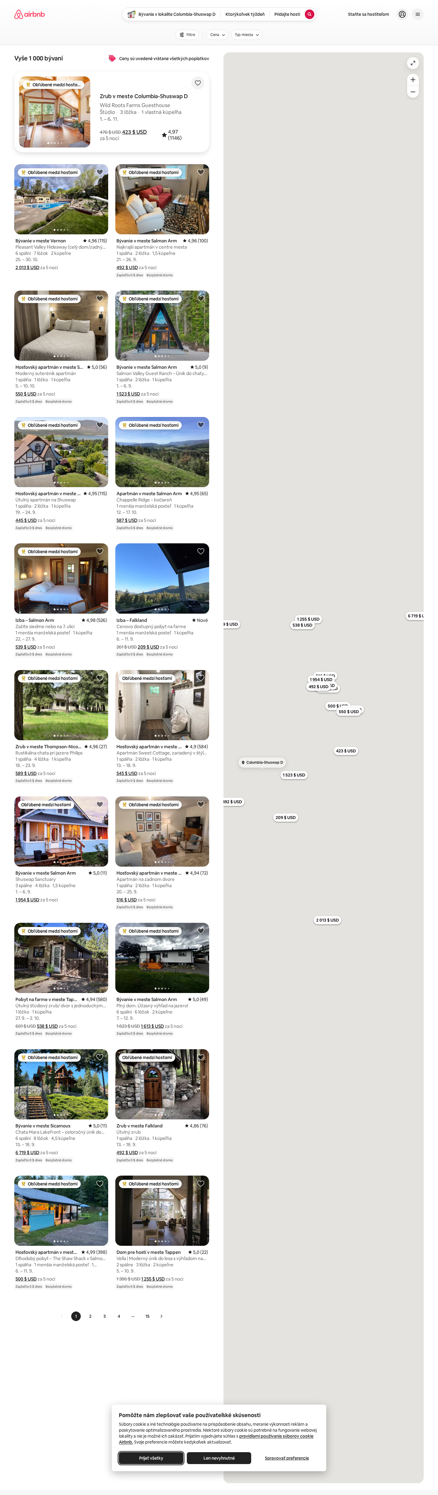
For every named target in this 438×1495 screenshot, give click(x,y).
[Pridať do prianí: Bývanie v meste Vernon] (100, 172)
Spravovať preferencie (287, 1458)
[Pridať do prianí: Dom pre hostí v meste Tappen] (201, 1183)
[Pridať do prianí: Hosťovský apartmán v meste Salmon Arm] (100, 298)
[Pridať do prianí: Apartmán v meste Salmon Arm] (201, 424)
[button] (134, 132)
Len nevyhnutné (219, 1458)
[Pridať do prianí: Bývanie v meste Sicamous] (100, 1057)
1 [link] (76, 1316)
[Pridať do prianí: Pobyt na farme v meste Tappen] (100, 930)
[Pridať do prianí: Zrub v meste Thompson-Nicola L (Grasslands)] (100, 678)
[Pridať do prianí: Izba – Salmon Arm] (100, 551)
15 (147, 1316)
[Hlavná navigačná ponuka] (418, 14)
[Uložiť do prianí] (197, 83)
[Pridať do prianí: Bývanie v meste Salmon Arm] (201, 172)
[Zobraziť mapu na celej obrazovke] (413, 63)
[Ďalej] (161, 1316)
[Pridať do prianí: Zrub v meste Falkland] (201, 1057)
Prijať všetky (151, 1458)
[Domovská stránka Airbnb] (29, 14)
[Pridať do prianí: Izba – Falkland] (201, 551)
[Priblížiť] (413, 80)
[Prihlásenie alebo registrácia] (402, 14)
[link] (62, 1316)
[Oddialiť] (413, 92)
